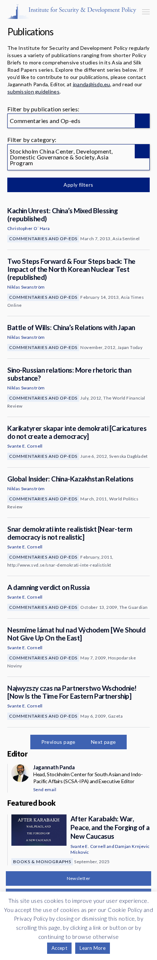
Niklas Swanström (26, 287)
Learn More (93, 948)
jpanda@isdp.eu (91, 84)
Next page (103, 742)
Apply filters (78, 185)
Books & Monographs (42, 861)
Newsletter (79, 878)
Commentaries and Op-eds (43, 238)
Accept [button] (59, 948)
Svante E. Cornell (25, 446)
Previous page (58, 742)
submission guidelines (33, 91)
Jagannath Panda (53, 767)
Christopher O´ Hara (28, 228)
